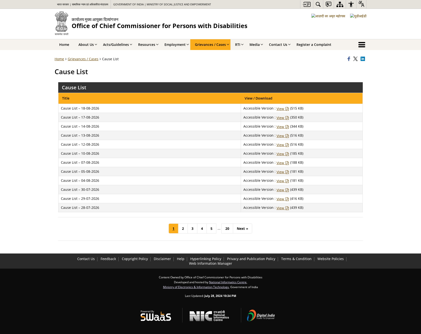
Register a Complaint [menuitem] (314, 44)
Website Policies (330, 258)
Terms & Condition (296, 258)
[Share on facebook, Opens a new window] (350, 59)
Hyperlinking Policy (205, 258)
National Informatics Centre (228, 282)
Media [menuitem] (254, 44)
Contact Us (86, 258)
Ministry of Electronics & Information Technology (196, 287)
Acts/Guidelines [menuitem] (116, 44)
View (281, 108)
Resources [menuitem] (146, 44)
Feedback (108, 258)
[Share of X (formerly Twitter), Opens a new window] (356, 59)
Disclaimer (162, 258)
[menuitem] (318, 4)
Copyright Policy (135, 258)
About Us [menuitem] (86, 44)
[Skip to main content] (306, 4)
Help (180, 258)
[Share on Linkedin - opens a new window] (363, 59)
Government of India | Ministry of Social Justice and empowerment (162, 4)
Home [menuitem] (64, 44)
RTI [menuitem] (237, 44)
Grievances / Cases (83, 59)
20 (227, 228)
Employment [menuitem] (175, 44)
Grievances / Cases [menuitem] (210, 44)
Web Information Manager (210, 263)
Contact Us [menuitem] (278, 44)
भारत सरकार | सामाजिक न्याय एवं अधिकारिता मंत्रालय (82, 4)
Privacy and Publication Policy (251, 258)
